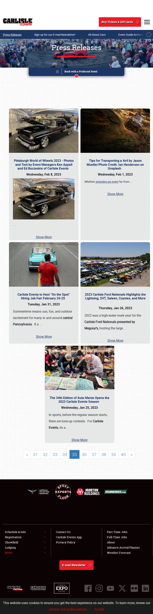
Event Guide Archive (130, 35)
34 (64, 454)
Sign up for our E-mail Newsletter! (54, 35)
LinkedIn (145, 588)
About (111, 542)
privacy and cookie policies (68, 609)
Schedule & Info (15, 532)
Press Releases (12, 35)
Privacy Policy (65, 542)
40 (123, 454)
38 (103, 454)
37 (94, 454)
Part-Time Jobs (117, 532)
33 (55, 454)
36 (84, 454)
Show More (44, 237)
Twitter (122, 588)
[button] (76, 72)
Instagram (99, 588)
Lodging (10, 547)
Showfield (11, 542)
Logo (18, 22)
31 (35, 454)
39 (113, 454)
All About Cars (97, 35)
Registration (13, 537)
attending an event (107, 182)
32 (45, 454)
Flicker (134, 588)
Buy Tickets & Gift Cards (117, 22)
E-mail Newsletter (74, 565)
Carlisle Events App (69, 537)
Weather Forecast (119, 553)
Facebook (88, 588)
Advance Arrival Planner (123, 547)
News (9, 553)
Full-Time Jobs (117, 537)
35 (74, 454)
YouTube (110, 588)
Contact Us (63, 532)
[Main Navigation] (147, 22)
